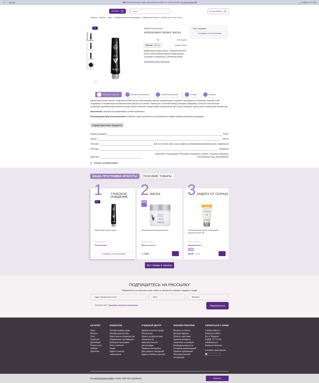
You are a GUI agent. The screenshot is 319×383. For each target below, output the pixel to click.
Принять (217, 378)
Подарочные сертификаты (122, 339)
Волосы (94, 333)
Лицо (110, 17)
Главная (93, 17)
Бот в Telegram (212, 336)
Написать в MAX (212, 333)
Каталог (102, 17)
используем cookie (104, 378)
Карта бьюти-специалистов (122, 336)
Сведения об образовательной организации (150, 342)
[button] (130, 82)
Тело (92, 336)
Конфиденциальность (183, 345)
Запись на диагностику (152, 336)
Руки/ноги (94, 339)
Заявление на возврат (183, 342)
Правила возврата (182, 339)
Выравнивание (194, 245)
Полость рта (96, 345)
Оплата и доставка (182, 336)
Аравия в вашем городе (153, 330)
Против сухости (148, 245)
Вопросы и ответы (181, 330)
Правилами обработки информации (123, 305)
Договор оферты (181, 333)
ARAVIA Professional (153, 29)
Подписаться (217, 305)
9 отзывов (182, 40)
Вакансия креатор (213, 345)
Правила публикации (183, 351)
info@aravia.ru (211, 342)
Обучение (94, 351)
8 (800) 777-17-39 (308, 2)
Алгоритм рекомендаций (184, 348)
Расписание (147, 333)
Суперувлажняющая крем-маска (154, 230)
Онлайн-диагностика (119, 333)
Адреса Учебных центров (153, 354)
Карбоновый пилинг (151, 17)
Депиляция (95, 342)
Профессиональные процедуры (127, 17)
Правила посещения (151, 348)
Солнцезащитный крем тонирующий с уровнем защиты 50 (203, 231)
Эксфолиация (101, 245)
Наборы (94, 348)
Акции (112, 348)
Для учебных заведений (153, 351)
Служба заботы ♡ (213, 330)
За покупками (187, 2)
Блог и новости (117, 345)
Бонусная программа (119, 342)
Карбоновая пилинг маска (105, 230)
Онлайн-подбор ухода (120, 330)
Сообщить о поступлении (209, 33)
